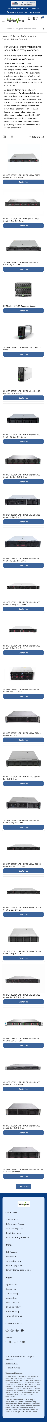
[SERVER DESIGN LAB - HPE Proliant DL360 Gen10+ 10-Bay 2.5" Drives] (23, 585)
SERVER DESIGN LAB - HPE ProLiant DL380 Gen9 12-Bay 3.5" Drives (22, 952)
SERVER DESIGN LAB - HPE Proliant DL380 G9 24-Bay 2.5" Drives (23, 1170)
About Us (35, 9)
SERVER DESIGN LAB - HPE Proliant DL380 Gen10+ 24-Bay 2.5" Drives (21, 476)
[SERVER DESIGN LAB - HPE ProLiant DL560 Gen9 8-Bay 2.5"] (23, 716)
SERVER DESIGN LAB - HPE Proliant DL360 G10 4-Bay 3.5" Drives (21, 263)
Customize (23, 182)
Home (4, 36)
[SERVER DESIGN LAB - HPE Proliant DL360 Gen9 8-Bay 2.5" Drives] (23, 978)
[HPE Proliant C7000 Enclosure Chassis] (23, 289)
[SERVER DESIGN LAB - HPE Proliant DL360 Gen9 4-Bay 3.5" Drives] (23, 1065)
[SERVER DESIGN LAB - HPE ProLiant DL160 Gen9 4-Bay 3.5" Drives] (23, 158)
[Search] (42, 28)
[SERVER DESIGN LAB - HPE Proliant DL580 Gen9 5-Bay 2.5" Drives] (23, 672)
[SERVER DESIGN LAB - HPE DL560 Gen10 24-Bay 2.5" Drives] (23, 760)
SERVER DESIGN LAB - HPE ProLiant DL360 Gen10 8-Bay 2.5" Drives (22, 909)
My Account (11, 1284)
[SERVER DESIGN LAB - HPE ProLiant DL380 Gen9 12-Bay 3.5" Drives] (23, 934)
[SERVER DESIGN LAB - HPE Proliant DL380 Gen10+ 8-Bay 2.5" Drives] (23, 500)
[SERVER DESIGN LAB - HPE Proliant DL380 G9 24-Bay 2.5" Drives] (23, 1152)
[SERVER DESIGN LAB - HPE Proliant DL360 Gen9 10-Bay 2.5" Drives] (23, 1021)
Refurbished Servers (15, 1224)
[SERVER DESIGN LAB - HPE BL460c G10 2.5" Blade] (23, 330)
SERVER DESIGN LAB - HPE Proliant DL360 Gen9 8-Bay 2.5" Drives (21, 996)
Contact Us (11, 1289)
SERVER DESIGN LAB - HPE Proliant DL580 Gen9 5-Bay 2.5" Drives (21, 690)
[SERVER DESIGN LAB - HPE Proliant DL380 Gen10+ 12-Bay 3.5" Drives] (23, 418)
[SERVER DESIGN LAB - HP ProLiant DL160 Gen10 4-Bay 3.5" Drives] (23, 202)
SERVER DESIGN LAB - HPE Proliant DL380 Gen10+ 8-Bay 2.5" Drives (21, 516)
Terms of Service (14, 1316)
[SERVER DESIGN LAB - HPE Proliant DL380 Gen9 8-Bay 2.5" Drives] (23, 1109)
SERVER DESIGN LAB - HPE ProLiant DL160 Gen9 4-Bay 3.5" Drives (21, 176)
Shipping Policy (13, 1307)
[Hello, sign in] (29, 18)
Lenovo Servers (13, 1261)
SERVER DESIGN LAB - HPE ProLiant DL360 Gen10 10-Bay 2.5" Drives (22, 865)
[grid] (5, 136)
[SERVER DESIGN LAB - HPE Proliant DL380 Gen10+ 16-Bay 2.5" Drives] (23, 541)
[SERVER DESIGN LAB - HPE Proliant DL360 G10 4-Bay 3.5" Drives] (23, 245)
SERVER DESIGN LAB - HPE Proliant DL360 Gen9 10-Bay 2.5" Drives (21, 1039)
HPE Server (11, 1256)
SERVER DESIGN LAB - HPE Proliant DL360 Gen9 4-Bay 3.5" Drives (21, 1083)
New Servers (12, 1219)
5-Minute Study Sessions (17, 1237)
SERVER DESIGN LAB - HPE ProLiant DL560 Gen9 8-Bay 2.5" (22, 734)
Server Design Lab (14, 1228)
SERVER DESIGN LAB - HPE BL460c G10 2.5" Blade (22, 348)
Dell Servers (11, 1252)
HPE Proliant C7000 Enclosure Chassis (19, 306)
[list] (12, 136)
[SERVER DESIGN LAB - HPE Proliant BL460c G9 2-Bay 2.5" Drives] (23, 374)
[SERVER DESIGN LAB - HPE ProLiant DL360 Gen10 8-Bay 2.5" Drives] (23, 891)
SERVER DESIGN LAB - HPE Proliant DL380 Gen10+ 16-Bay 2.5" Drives (21, 559)
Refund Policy (12, 1302)
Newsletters (11, 1298)
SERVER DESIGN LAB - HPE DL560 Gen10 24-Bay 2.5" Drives (22, 778)
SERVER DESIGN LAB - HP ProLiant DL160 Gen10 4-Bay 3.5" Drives (21, 220)
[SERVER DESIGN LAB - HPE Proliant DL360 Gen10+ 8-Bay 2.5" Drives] (23, 629)
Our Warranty (12, 1293)
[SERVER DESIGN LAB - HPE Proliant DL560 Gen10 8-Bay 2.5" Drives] (23, 803)
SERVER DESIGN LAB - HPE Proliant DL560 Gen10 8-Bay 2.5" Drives (21, 821)
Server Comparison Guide (18, 1270)
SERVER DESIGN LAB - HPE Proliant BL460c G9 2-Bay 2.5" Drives (22, 392)
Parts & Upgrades (14, 1265)
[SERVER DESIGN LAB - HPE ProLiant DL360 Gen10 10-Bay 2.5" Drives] (23, 847)
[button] (4, 20)
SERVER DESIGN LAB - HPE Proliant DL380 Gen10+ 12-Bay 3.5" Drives (21, 436)
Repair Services (13, 1233)
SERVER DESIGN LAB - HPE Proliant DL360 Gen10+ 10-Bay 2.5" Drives (21, 603)
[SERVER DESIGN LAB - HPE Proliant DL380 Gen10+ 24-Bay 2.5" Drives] (23, 459)
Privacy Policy (12, 1311)
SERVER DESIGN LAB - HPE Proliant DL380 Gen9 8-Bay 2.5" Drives (21, 1127)
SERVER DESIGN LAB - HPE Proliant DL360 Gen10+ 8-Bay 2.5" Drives (21, 647)
